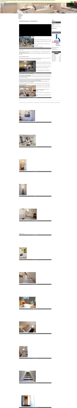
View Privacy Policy (3, 1)
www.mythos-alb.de (55, 49)
